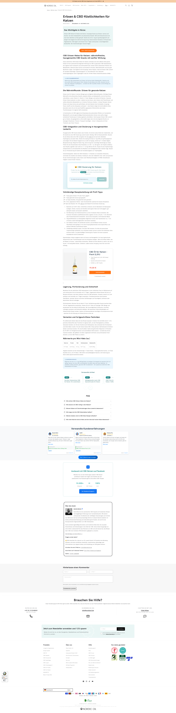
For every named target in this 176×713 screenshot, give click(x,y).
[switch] (4, 680)
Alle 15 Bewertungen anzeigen (88, 457)
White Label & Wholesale (71, 662)
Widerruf (87, 695)
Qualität (68, 650)
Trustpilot (126, 452)
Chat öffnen (145, 610)
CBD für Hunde (46, 667)
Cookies (95, 695)
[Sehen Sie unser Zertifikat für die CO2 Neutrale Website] (88, 700)
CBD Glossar (92, 655)
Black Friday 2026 (47, 674)
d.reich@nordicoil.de (86, 547)
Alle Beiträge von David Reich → (73, 533)
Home (48, 10)
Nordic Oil (71, 452)
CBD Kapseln (46, 655)
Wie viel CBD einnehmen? (95, 662)
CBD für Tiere (54, 10)
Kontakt (68, 657)
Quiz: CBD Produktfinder (88, 50)
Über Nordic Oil (69, 648)
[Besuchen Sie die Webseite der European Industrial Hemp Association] (115, 660)
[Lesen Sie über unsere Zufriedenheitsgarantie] (122, 653)
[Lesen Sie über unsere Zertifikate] (122, 660)
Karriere (68, 660)
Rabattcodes (91, 665)
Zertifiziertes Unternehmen (72, 655)
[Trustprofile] (129, 660)
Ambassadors (69, 667)
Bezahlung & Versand (93, 667)
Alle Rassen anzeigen (88, 182)
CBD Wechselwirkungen (94, 660)
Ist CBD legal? (92, 657)
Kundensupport (92, 648)
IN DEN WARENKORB (100, 272)
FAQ (90, 650)
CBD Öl (91, 136)
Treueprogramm (92, 677)
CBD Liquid (46, 662)
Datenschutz (91, 695)
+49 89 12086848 (74, 553)
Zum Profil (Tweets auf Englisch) (92, 550)
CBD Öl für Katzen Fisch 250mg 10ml (58, 448)
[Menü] (7, 672)
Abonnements (92, 674)
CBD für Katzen (47, 670)
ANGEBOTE (46, 672)
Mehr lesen (50, 444)
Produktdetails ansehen (100, 276)
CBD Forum (91, 653)
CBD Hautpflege (47, 660)
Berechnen (101, 179)
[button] (84, 5)
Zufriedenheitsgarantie (94, 672)
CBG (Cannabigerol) (47, 665)
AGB (84, 695)
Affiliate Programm (70, 665)
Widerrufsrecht (92, 670)
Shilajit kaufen (46, 650)
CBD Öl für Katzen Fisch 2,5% (83, 448)
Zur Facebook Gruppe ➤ (88, 491)
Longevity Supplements (48, 648)
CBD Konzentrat (47, 657)
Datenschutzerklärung (110, 634)
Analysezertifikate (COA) (71, 653)
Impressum (81, 695)
